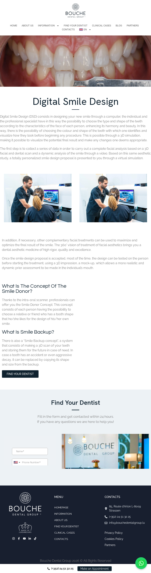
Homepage (61, 507)
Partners (133, 25)
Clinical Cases (101, 25)
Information (46, 25)
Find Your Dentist (75, 25)
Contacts (68, 29)
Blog (119, 25)
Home (13, 25)
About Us (27, 25)
